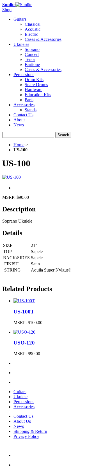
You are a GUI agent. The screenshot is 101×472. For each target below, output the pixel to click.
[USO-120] (24, 332)
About (19, 119)
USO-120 (24, 343)
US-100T (23, 312)
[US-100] (11, 177)
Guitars (19, 391)
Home (18, 144)
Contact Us (23, 114)
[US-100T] (24, 300)
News (18, 124)
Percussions (23, 401)
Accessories (24, 406)
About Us (22, 421)
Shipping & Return (30, 431)
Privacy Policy (26, 436)
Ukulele (20, 396)
